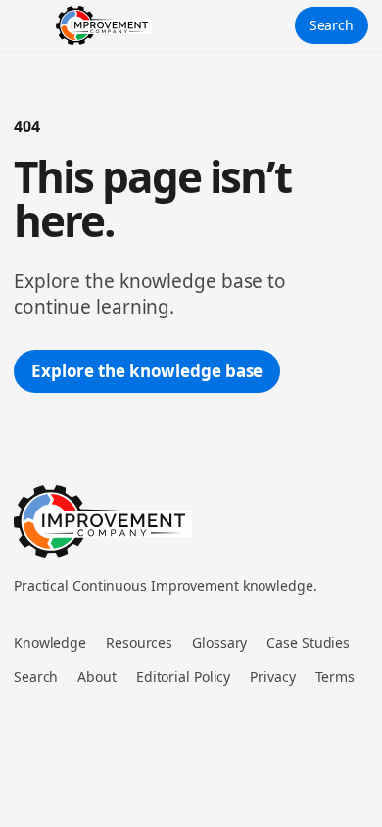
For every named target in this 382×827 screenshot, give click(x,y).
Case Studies (308, 642)
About (97, 676)
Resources (139, 642)
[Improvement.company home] (104, 25)
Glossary (219, 642)
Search (332, 25)
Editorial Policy (183, 676)
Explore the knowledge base (147, 371)
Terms (335, 676)
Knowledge (50, 642)
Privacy (272, 676)
